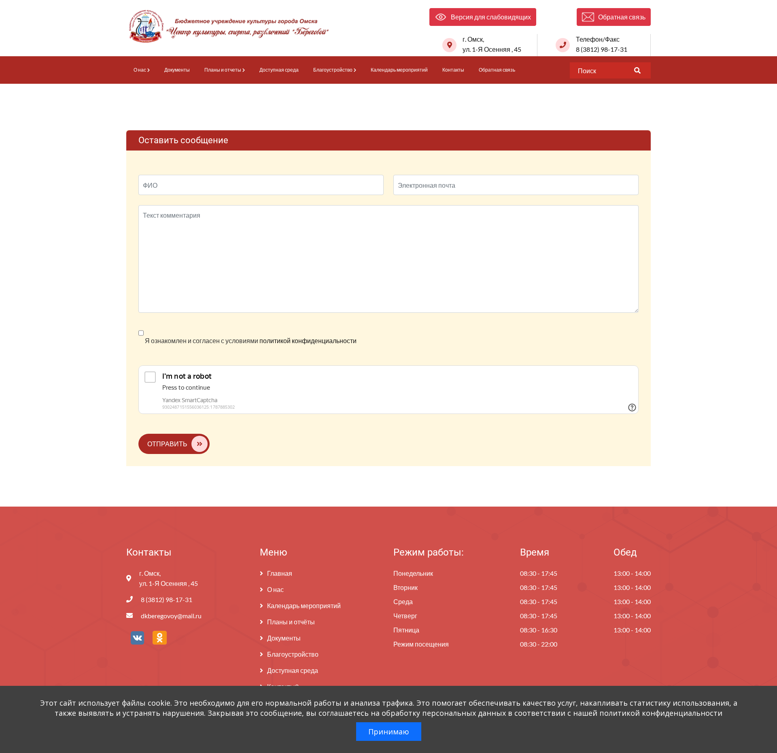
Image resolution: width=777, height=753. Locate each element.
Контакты (453, 70)
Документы (177, 70)
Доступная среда (279, 70)
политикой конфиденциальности (308, 340)
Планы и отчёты (291, 622)
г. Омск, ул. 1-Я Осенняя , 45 (492, 44)
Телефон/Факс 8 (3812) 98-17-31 (601, 44)
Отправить (167, 444)
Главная (279, 573)
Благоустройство (332, 70)
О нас (140, 70)
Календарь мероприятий (399, 70)
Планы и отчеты (222, 70)
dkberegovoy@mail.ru (171, 615)
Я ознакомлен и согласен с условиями (250, 340)
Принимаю (388, 731)
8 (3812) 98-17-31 (166, 599)
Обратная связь (497, 70)
